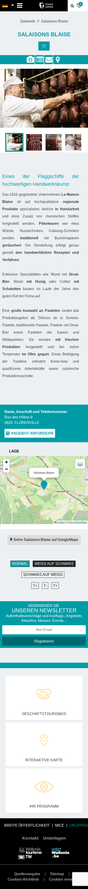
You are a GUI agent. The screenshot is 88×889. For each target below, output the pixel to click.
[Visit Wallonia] (60, 853)
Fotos (30, 59)
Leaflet (61, 522)
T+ (55, 586)
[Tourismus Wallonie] (30, 853)
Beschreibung (39, 57)
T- (45, 586)
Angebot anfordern (48, 57)
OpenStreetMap (78, 522)
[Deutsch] (5, 5)
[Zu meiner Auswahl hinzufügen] (44, 46)
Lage (57, 57)
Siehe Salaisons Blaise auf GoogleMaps (45, 540)
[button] (44, 485)
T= (35, 586)
